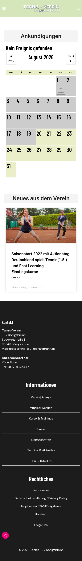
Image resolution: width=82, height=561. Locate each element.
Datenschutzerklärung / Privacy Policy (41, 498)
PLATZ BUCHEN (41, 461)
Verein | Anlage (41, 397)
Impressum (41, 490)
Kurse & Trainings (41, 418)
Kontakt (41, 514)
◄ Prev (11, 58)
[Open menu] (4, 8)
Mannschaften (41, 440)
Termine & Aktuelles (41, 450)
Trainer (41, 429)
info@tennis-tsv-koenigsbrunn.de (32, 349)
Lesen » (15, 277)
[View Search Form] (78, 8)
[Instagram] (5, 535)
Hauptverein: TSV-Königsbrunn (41, 506)
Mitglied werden (41, 408)
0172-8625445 (18, 367)
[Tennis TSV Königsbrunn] (41, 8)
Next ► (71, 58)
